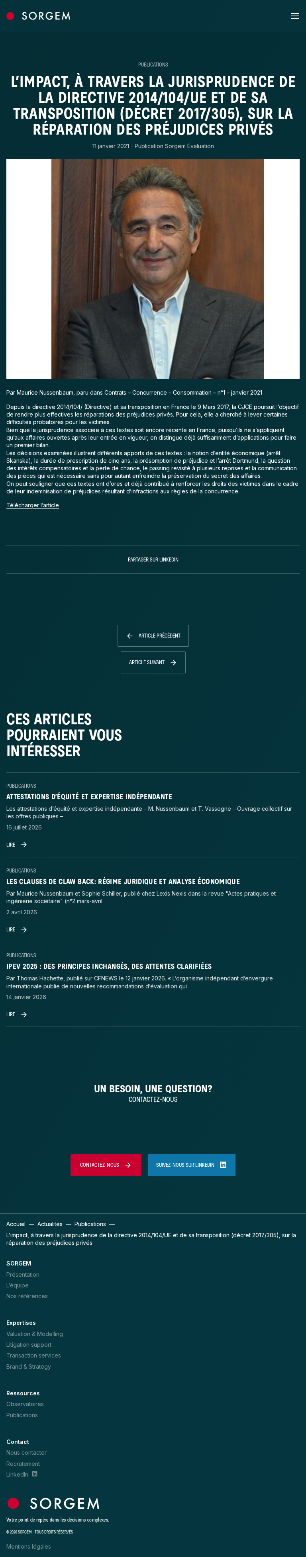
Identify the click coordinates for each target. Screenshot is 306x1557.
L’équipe (17, 1285)
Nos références (27, 1296)
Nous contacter (26, 1452)
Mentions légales (28, 1546)
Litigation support (28, 1344)
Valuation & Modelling (34, 1333)
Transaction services (33, 1355)
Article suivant (147, 662)
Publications (153, 64)
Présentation (22, 1274)
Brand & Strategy (28, 1366)
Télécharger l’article (32, 505)
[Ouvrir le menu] (295, 16)
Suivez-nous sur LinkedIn (185, 1165)
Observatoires (25, 1404)
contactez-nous (100, 1165)
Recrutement (23, 1463)
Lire (10, 844)
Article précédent (159, 635)
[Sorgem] (38, 16)
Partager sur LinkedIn (153, 559)
